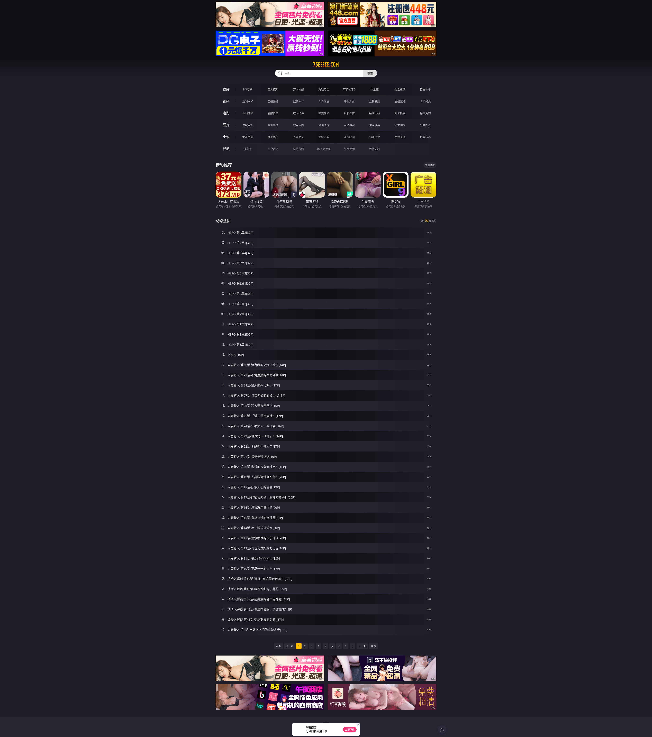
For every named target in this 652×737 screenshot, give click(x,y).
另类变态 (425, 113)
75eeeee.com (326, 64)
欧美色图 (298, 125)
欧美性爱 (323, 113)
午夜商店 (273, 149)
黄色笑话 (400, 137)
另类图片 (425, 125)
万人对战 (298, 89)
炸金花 (374, 89)
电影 (226, 113)
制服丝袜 (349, 113)
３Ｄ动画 (323, 101)
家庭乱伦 (273, 137)
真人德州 (273, 89)
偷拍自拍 (273, 113)
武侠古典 (323, 137)
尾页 (373, 646)
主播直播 (400, 101)
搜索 (370, 73)
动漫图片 (323, 125)
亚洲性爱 (247, 113)
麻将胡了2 (349, 89)
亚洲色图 (273, 125)
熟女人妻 (349, 101)
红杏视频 (349, 149)
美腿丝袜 (349, 125)
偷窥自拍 (247, 125)
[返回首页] (442, 729)
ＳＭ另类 (425, 101)
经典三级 (374, 113)
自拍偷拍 (273, 101)
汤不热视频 (324, 149)
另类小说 (374, 137)
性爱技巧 (425, 137)
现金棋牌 (400, 89)
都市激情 (247, 137)
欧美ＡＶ (298, 101)
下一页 (362, 646)
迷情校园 (349, 137)
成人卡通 (298, 113)
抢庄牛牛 (425, 89)
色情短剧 (374, 149)
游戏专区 (323, 89)
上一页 (289, 646)
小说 (226, 137)
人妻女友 (298, 137)
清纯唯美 (374, 125)
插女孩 (248, 149)
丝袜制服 (374, 101)
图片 (226, 125)
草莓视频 (298, 149)
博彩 (226, 89)
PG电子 (247, 89)
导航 (226, 148)
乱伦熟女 (400, 113)
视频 (226, 101)
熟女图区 (400, 125)
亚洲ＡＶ (247, 101)
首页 (278, 646)
